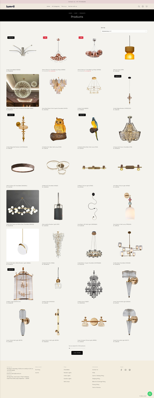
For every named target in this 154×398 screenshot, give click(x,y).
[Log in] (143, 6)
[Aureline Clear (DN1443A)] (58, 283)
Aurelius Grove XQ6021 (83, 301)
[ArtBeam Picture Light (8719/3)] (94, 167)
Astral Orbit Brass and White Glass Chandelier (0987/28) (20, 224)
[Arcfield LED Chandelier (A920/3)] (58, 167)
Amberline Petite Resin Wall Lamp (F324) (88, 147)
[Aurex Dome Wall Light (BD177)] (129, 322)
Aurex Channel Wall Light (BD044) (121, 301)
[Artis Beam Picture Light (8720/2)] (129, 167)
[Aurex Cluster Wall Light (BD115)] (22, 322)
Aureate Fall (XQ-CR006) (48, 263)
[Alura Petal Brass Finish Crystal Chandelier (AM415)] (58, 90)
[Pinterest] (130, 370)
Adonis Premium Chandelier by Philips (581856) (89, 69)
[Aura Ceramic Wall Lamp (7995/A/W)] (129, 206)
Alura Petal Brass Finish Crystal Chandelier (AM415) (55, 108)
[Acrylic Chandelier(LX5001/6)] (22, 51)
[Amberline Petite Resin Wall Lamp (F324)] (94, 129)
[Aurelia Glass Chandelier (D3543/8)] (129, 245)
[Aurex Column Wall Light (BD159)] (58, 322)
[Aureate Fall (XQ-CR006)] (58, 245)
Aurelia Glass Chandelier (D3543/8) (121, 263)
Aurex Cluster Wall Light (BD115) (14, 340)
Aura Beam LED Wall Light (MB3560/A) (87, 224)
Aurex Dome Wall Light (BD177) (121, 340)
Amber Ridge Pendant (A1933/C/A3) (122, 108)
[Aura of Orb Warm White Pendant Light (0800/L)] (22, 245)
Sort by (103, 27)
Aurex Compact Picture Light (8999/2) (87, 340)
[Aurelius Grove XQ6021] (94, 283)
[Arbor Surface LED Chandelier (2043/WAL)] (22, 167)
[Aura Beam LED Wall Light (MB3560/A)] (94, 206)
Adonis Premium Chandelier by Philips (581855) (53, 69)
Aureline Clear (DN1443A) (48, 301)
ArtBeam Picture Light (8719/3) (85, 185)
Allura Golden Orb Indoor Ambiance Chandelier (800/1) (19, 108)
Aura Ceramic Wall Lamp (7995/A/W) (122, 224)
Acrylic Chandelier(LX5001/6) (13, 69)
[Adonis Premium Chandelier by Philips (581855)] (58, 51)
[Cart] (147, 6)
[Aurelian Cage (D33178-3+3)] (22, 283)
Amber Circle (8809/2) (83, 108)
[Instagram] (125, 370)
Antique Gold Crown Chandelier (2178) (122, 147)
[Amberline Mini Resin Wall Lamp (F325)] (58, 129)
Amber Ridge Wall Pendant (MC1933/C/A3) (17, 147)
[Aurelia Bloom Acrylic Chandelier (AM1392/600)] (94, 245)
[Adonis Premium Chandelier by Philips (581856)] (94, 51)
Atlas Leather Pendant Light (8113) (50, 224)
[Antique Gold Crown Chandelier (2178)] (129, 129)
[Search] (139, 6)
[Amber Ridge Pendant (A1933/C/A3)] (129, 90)
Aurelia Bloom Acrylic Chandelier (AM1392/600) (89, 263)
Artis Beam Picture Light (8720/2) (121, 185)
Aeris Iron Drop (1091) (118, 69)
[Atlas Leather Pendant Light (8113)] (58, 206)
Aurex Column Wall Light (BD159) (50, 340)
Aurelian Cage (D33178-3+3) (13, 301)
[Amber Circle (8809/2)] (94, 90)
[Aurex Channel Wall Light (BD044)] (129, 283)
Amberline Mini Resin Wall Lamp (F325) (51, 147)
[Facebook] (121, 370)
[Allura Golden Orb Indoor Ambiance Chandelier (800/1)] (22, 90)
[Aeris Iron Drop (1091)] (129, 51)
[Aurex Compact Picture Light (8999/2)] (94, 322)
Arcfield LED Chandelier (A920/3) (50, 185)
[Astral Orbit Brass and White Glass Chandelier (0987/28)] (22, 206)
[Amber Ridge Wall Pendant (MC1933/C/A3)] (22, 129)
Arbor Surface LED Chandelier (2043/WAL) (16, 185)
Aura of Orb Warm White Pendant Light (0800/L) (18, 263)
